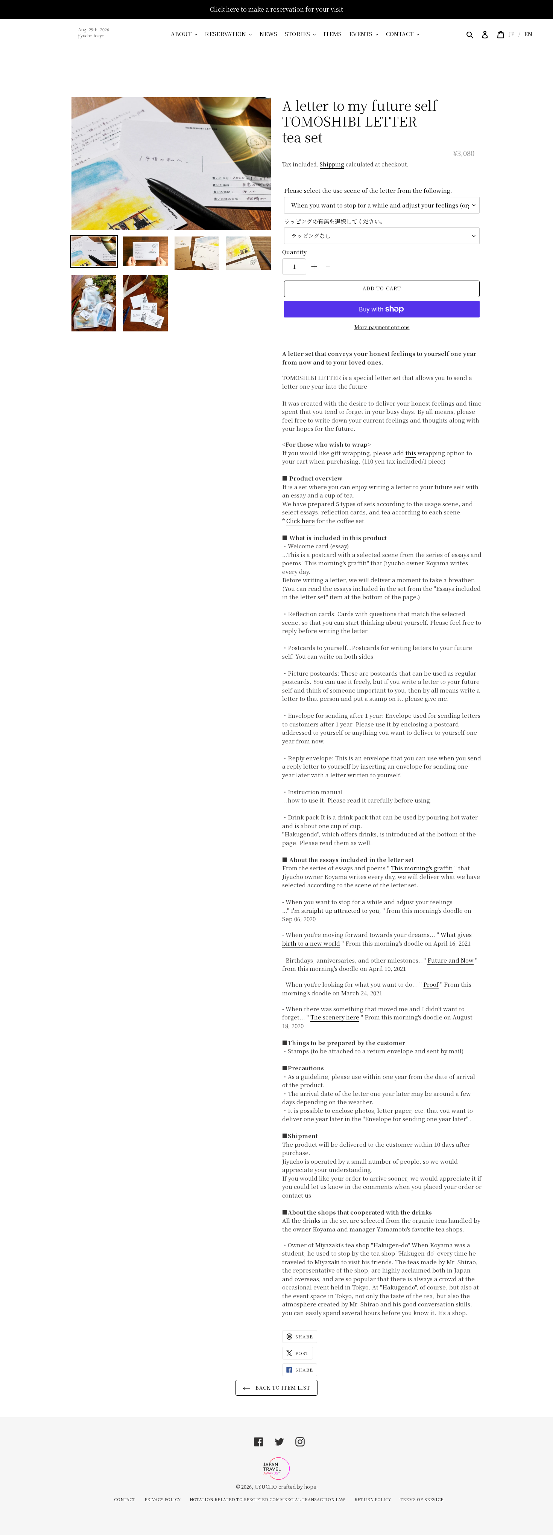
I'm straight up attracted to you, (336, 910)
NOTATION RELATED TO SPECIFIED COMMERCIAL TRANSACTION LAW (267, 1499)
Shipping (332, 164)
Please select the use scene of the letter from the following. (368, 190)
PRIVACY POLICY (162, 1499)
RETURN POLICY (372, 1499)
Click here (300, 521)
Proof (431, 984)
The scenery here (334, 1017)
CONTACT (124, 1499)
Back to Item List (282, 1387)
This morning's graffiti (422, 868)
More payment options (382, 327)
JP (512, 34)
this (411, 453)
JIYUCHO (265, 1486)
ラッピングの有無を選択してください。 (335, 221)
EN (528, 34)
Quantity (294, 252)
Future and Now (450, 960)
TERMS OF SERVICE (422, 1499)
